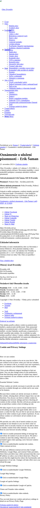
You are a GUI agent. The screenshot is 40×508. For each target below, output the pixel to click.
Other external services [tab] (8, 446)
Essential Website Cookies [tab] (9, 382)
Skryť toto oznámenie (23, 507)
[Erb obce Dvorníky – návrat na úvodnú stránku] (6, 9)
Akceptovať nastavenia (8, 507)
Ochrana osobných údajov (9, 505)
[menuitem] (22, 22)
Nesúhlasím (10, 343)
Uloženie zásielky (21, 164)
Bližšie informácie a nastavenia (25, 343)
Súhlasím (3, 343)
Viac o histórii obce (7, 261)
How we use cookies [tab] (7, 357)
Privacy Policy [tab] (5, 495)
